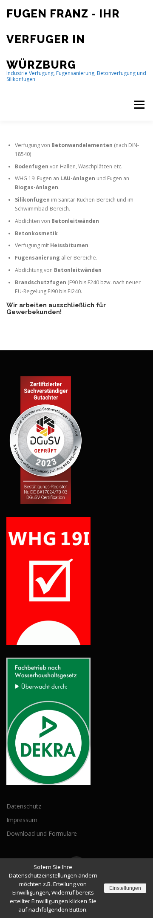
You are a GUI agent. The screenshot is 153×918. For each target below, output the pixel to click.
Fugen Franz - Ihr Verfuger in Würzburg (63, 39)
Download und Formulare (41, 833)
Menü (139, 104)
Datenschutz (23, 806)
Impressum (21, 820)
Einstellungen (125, 888)
